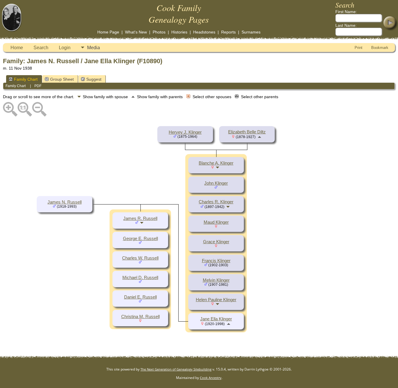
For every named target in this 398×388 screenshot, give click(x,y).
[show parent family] (259, 136)
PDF (37, 86)
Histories (179, 32)
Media (93, 47)
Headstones (204, 32)
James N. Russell (64, 202)
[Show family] (218, 167)
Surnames (251, 32)
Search (41, 47)
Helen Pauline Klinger (216, 299)
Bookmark (379, 47)
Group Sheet (62, 79)
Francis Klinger (216, 260)
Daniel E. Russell (140, 297)
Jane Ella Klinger (216, 319)
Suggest (93, 79)
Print (358, 47)
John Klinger (216, 183)
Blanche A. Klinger (216, 163)
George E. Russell (140, 238)
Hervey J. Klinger (185, 132)
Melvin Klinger (216, 280)
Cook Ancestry (210, 377)
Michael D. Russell (140, 277)
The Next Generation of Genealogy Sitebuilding (176, 369)
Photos (159, 32)
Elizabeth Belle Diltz (247, 132)
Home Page (108, 32)
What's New (136, 32)
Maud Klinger (216, 222)
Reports (228, 32)
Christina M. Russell (140, 316)
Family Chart (26, 79)
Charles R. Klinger (216, 202)
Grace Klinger (216, 241)
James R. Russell (140, 218)
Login (65, 47)
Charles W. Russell (140, 258)
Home (16, 47)
